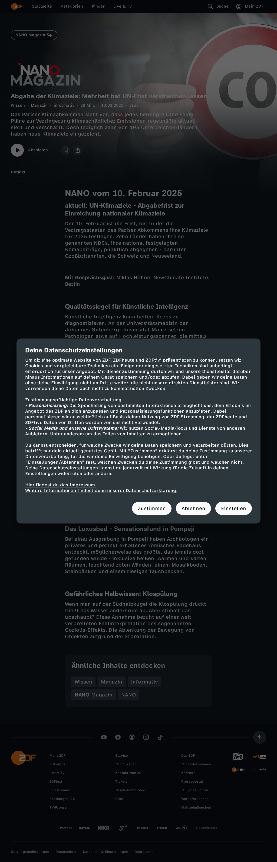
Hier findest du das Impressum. (60, 484)
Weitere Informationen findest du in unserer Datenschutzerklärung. (101, 490)
